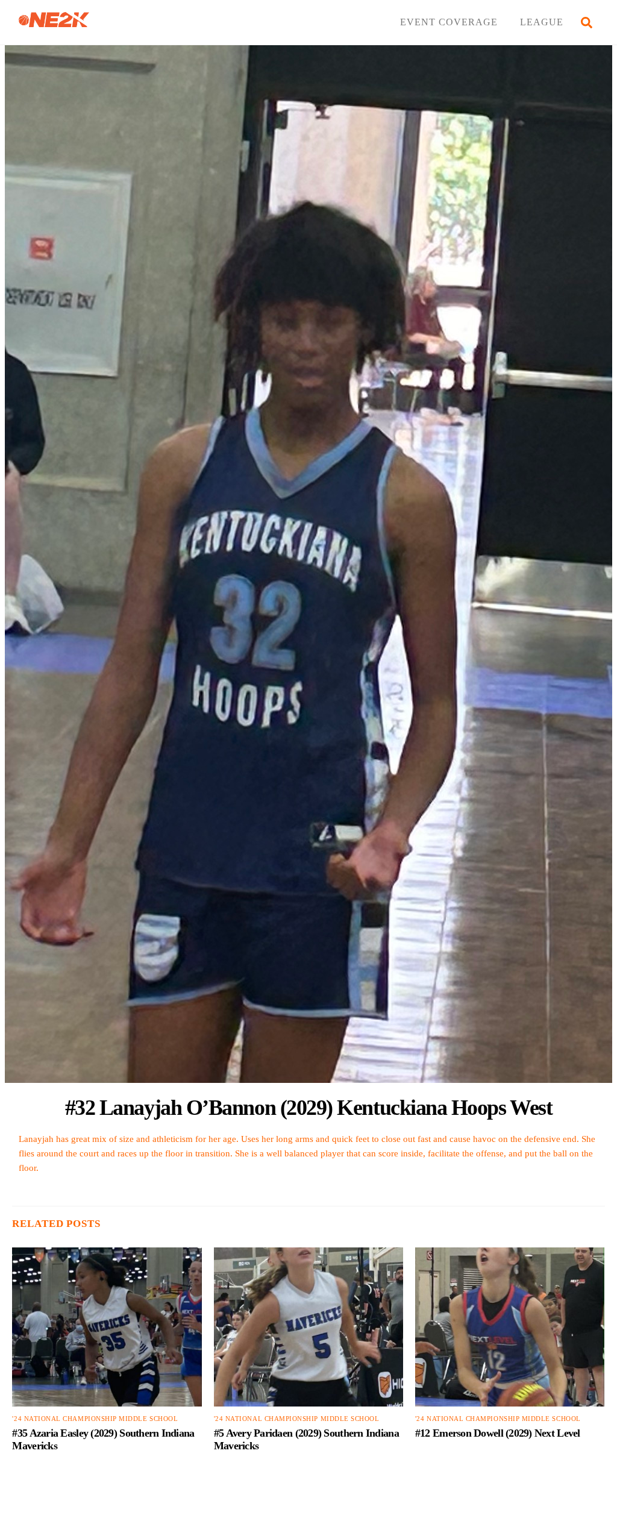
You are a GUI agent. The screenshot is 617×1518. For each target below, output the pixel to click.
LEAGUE (541, 22)
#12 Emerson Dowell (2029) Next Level (497, 1433)
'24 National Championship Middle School (95, 1419)
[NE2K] (54, 22)
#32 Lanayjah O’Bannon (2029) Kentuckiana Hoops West (309, 1107)
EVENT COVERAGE (448, 22)
